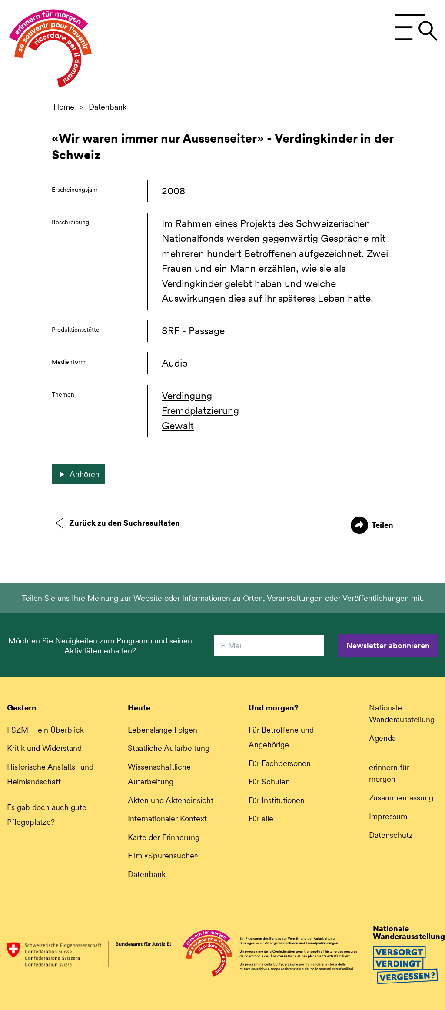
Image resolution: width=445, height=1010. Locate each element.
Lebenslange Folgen (162, 729)
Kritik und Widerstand (44, 748)
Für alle (261, 818)
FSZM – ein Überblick (45, 729)
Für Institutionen (277, 800)
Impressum (388, 816)
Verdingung (187, 396)
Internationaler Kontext (167, 818)
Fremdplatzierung (200, 410)
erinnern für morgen (389, 773)
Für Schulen (269, 781)
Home (63, 107)
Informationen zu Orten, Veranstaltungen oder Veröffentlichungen (295, 598)
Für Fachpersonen (280, 763)
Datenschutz (391, 835)
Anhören (85, 474)
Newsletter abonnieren (387, 645)
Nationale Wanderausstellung (402, 713)
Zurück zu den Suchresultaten (124, 522)
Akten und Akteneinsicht (170, 800)
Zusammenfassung (401, 797)
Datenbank (107, 107)
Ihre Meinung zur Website (117, 598)
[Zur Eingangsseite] (50, 50)
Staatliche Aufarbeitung (168, 748)
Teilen (382, 525)
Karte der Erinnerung (163, 837)
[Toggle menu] (416, 27)
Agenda (382, 738)
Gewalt (178, 426)
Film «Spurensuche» (163, 855)
